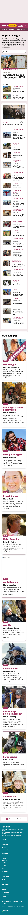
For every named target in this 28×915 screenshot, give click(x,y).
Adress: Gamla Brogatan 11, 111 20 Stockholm (13, 906)
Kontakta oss (5, 892)
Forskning (4, 847)
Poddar (4, 862)
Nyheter (4, 842)
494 (21, 819)
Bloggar (4, 856)
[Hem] (5, 25)
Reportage (5, 844)
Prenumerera (12, 25)
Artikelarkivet (5, 849)
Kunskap (4, 874)
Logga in (20, 25)
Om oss (4, 889)
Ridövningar (5, 871)
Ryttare (4, 865)
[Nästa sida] (24, 819)
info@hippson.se (6, 903)
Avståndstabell (6, 876)
